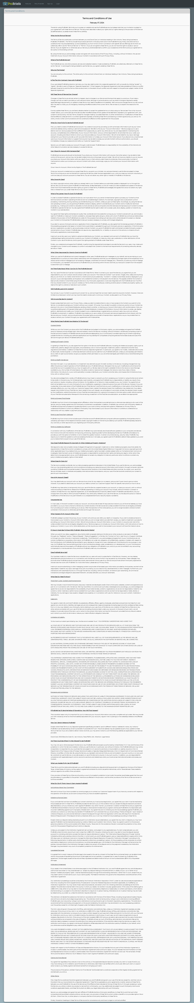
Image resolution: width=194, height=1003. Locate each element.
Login (58, 4)
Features (28, 4)
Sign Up (50, 4)
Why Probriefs (39, 4)
